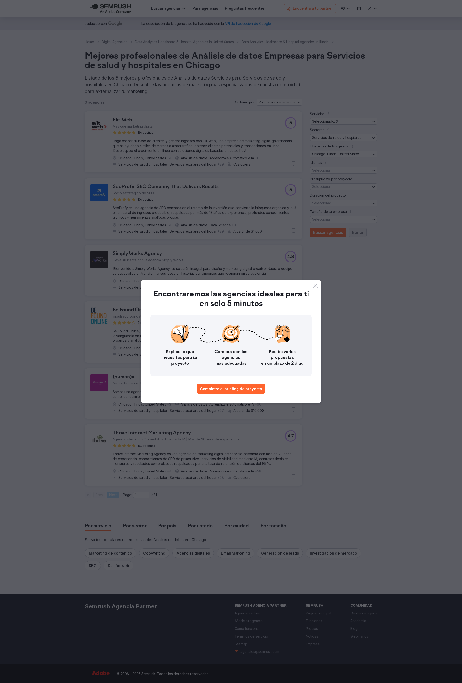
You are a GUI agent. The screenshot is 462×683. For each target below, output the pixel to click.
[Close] (315, 286)
